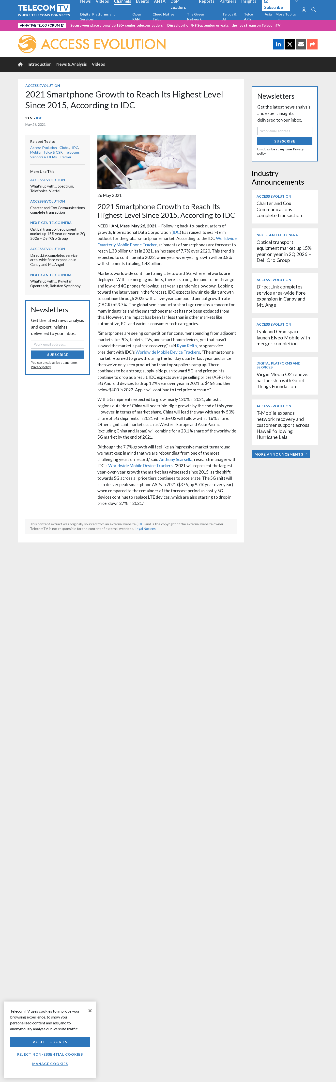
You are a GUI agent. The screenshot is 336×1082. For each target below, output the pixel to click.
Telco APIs (248, 16)
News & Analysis (71, 64)
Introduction (39, 64)
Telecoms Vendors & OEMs (55, 154)
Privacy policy (41, 367)
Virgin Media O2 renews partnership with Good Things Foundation (282, 380)
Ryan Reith (187, 345)
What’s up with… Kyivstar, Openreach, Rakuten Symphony (55, 283)
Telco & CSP (52, 152)
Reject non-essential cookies (50, 1054)
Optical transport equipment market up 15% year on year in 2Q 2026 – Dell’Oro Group (57, 233)
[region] (50, 1040)
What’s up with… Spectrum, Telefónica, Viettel (52, 188)
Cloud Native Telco (163, 16)
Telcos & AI (229, 16)
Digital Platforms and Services (98, 16)
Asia (268, 14)
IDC (39, 118)
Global (64, 147)
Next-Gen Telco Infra (51, 223)
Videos (98, 64)
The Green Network (195, 16)
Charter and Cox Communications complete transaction (57, 210)
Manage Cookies (50, 1064)
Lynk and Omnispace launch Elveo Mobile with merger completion (283, 337)
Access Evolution (42, 85)
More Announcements (279, 454)
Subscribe (57, 354)
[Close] (90, 1010)
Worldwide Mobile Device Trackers (168, 352)
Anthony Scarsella (175, 459)
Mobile (35, 152)
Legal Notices (145, 528)
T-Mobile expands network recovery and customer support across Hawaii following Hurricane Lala (283, 425)
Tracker (65, 157)
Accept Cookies (50, 1042)
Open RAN (136, 16)
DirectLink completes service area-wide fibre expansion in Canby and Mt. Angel (53, 260)
